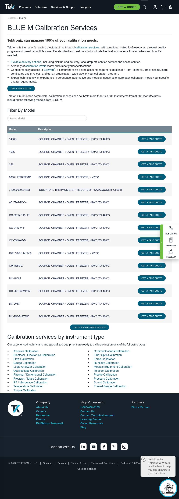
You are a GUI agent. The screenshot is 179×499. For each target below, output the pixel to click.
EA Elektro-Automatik (50, 423)
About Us (42, 407)
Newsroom (43, 415)
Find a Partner (140, 407)
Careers (41, 411)
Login (153, 7)
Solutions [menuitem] (41, 7)
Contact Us (87, 411)
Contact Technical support (97, 415)
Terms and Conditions (103, 463)
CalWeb (49, 70)
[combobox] (47, 118)
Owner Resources (91, 423)
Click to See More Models (90, 327)
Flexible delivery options (26, 62)
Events (40, 419)
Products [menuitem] (25, 7)
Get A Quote (126, 7)
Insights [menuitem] (85, 7)
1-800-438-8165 (90, 407)
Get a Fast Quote (151, 138)
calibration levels (35, 66)
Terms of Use (78, 463)
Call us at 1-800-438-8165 (135, 463)
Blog (83, 427)
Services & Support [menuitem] (64, 7)
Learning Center (90, 419)
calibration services (87, 47)
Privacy (62, 463)
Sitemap (47, 463)
